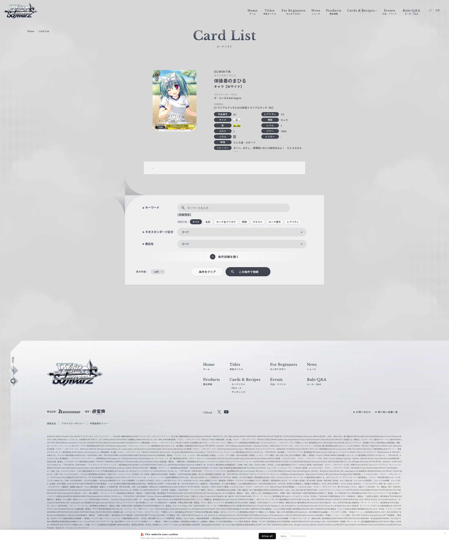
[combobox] (242, 232)
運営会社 (51, 423)
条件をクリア (207, 272)
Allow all (267, 535)
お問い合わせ (363, 412)
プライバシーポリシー (72, 423)
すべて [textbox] (185, 232)
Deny (284, 535)
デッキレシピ (239, 391)
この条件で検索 (249, 272)
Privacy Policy (211, 538)
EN (438, 10)
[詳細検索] (184, 214)
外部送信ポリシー (99, 423)
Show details (298, 535)
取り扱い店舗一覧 (388, 412)
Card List (44, 31)
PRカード (237, 387)
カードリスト (239, 384)
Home (31, 31)
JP (430, 10)
